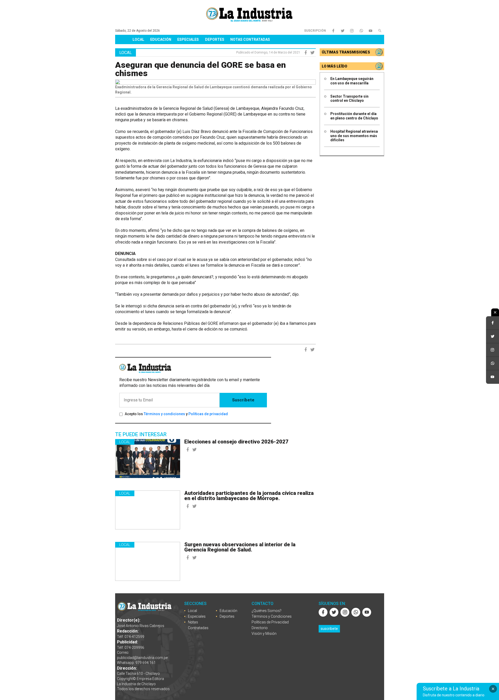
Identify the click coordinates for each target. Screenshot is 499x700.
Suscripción (315, 30)
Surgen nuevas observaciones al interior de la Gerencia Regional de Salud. (240, 547)
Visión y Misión (264, 633)
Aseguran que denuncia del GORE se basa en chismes (200, 69)
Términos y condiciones (164, 414)
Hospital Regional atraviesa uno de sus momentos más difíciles (354, 135)
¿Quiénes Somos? (266, 611)
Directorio (260, 628)
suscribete (329, 629)
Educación (160, 39)
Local (138, 39)
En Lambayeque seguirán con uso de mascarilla (351, 81)
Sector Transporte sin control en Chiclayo (349, 98)
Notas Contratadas (250, 39)
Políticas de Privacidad (270, 622)
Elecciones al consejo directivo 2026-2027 (236, 442)
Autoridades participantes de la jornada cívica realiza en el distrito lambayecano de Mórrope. (249, 495)
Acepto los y (176, 414)
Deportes (214, 39)
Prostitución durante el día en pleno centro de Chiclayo (354, 116)
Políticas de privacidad (208, 414)
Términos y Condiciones (272, 616)
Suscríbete (243, 400)
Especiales (188, 39)
